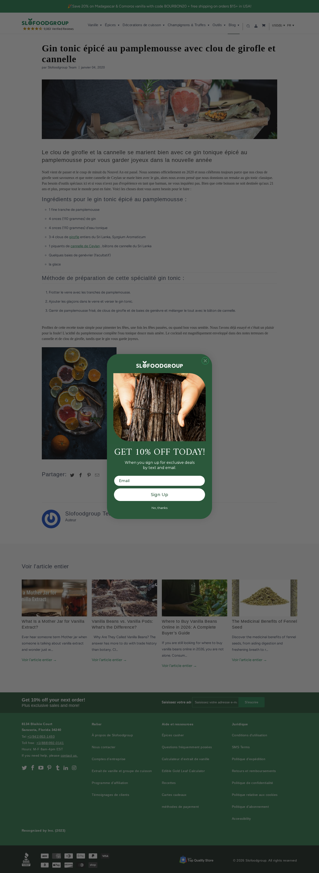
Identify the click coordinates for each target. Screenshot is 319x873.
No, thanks (159, 508)
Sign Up (159, 494)
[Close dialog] (205, 361)
